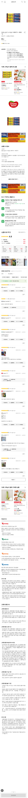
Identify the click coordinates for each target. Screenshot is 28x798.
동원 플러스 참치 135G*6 (6, 83)
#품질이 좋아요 (15, 277)
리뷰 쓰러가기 (21, 232)
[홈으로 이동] (5, 2)
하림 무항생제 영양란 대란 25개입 (19, 85)
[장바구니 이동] (24, 2)
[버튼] (25, 281)
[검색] (22, 2)
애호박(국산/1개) (4, 503)
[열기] (13, 792)
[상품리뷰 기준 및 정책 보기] (21, 271)
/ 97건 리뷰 (6, 43)
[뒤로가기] (2, 2)
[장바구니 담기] (11, 78)
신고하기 (23, 287)
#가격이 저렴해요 (6, 277)
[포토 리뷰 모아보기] (25, 257)
